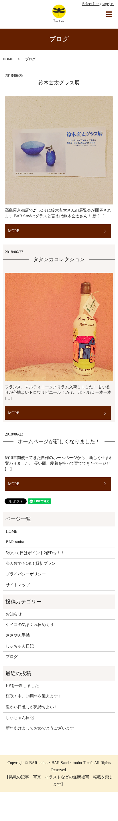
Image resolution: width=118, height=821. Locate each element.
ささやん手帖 (18, 635)
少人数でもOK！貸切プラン (31, 563)
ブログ (12, 657)
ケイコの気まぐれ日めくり (30, 625)
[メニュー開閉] (109, 14)
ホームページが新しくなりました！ (59, 441)
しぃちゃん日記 (20, 646)
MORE (13, 231)
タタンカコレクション (59, 259)
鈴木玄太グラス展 (59, 83)
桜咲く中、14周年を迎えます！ (34, 696)
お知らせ (14, 614)
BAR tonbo (15, 542)
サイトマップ (18, 585)
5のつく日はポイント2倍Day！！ (35, 553)
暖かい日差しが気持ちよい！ (32, 707)
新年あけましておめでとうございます (40, 728)
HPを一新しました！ (24, 685)
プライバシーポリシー (26, 574)
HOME (8, 59)
